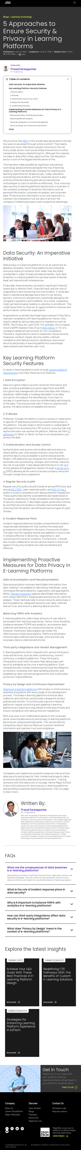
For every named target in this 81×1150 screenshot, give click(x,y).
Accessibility (35, 1145)
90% (25, 140)
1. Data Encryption (16, 92)
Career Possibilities (14, 1111)
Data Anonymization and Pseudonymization (26, 115)
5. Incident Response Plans (20, 106)
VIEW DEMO (59, 1136)
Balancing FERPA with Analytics (21, 119)
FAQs (11, 129)
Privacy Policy (65, 1145)
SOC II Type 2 (59, 489)
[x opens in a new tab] (7, 1128)
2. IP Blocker (14, 95)
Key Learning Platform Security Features (28, 88)
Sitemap (45, 1145)
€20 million (48, 327)
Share (23, 54)
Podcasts (33, 1114)
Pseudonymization (20, 593)
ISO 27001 (15, 489)
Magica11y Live (35, 1121)
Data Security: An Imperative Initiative (27, 84)
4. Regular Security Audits (19, 102)
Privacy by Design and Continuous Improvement (28, 126)
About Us (9, 1108)
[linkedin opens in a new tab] (17, 1128)
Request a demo (59, 1111)
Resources (33, 1117)
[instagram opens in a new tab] (22, 1128)
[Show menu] (74, 2)
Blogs (31, 1111)
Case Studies (35, 1108)
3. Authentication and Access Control (24, 99)
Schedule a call (59, 1108)
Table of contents (19, 79)
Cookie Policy (54, 1145)
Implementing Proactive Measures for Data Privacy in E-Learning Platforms (35, 110)
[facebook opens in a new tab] (12, 1128)
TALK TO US (68, 1087)
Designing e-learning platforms (20, 689)
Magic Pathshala (12, 1114)
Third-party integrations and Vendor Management (29, 122)
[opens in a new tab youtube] (7, 1131)
